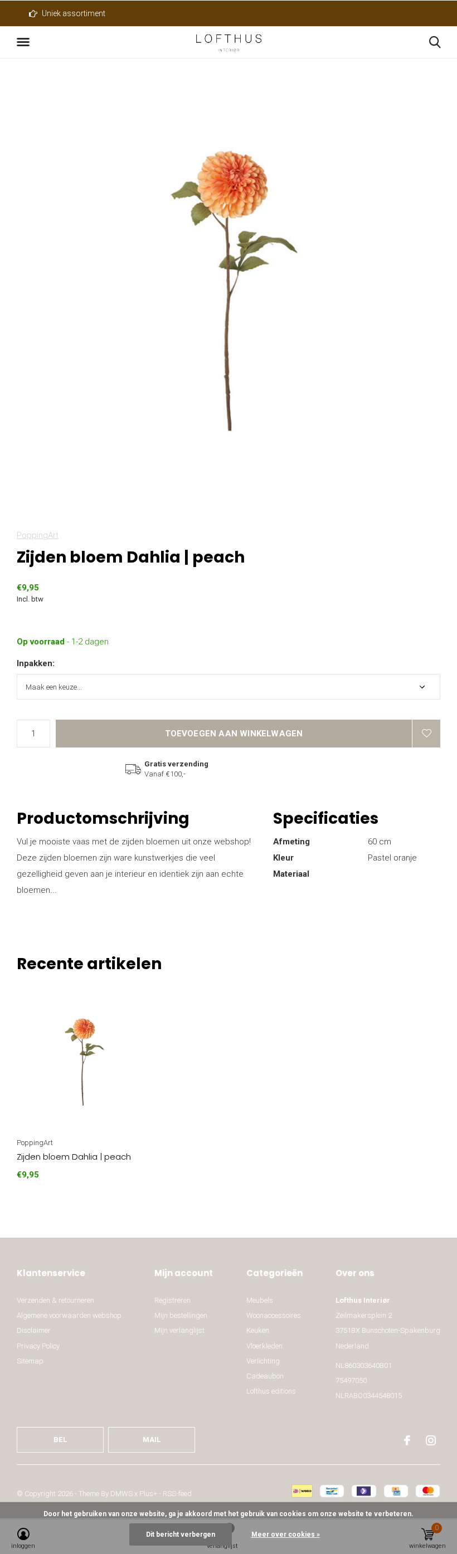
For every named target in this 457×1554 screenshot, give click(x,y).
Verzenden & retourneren (55, 1300)
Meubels (259, 1300)
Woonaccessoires (273, 1315)
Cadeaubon (265, 1376)
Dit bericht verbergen (180, 1534)
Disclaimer (34, 1330)
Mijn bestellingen (180, 1315)
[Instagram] (431, 1440)
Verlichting (263, 1361)
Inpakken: (36, 663)
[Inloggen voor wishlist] (426, 733)
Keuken (257, 1330)
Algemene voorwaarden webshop (69, 1315)
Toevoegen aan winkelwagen (234, 734)
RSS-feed (177, 1493)
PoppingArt (38, 535)
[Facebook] (407, 1440)
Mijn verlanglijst (179, 1330)
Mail (152, 1439)
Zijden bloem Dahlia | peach (74, 1156)
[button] (25, 42)
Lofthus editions (271, 1391)
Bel (60, 1439)
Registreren (172, 1300)
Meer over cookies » (285, 1534)
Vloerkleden (264, 1346)
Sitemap (30, 1361)
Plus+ (148, 1493)
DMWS (121, 1493)
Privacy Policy (38, 1346)
